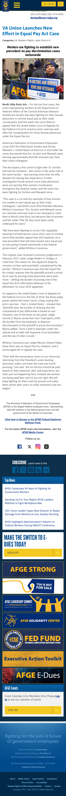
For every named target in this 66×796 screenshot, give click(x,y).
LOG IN (50, 4)
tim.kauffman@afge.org (44, 17)
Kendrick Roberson (47, 757)
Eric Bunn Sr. (45, 753)
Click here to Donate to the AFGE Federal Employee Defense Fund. (33, 421)
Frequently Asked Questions (33, 767)
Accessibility (41, 782)
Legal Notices (38, 779)
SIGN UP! (13, 552)
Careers (57, 786)
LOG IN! (13, 710)
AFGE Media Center (32, 432)
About (12, 779)
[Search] (61, 4)
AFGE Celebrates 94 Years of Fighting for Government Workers (28, 490)
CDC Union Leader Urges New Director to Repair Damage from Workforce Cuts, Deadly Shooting (32, 512)
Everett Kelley (41, 750)
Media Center (23, 779)
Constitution (52, 779)
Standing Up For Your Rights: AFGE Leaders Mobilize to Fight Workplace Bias (29, 501)
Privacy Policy (27, 782)
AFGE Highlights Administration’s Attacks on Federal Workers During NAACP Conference (30, 523)
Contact (48, 786)
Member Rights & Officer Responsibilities (25, 786)
